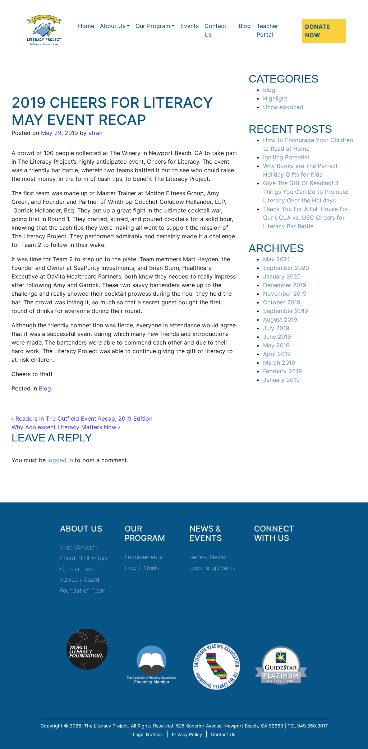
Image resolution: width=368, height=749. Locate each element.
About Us (112, 25)
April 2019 (277, 353)
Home (86, 25)
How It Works (142, 567)
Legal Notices (148, 734)
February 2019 (282, 371)
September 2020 (286, 267)
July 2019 (276, 328)
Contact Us (215, 30)
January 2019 (281, 379)
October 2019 (281, 302)
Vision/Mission (79, 547)
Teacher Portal (267, 30)
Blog (245, 25)
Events (189, 25)
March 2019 (279, 362)
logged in (60, 460)
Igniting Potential (286, 157)
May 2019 (276, 345)
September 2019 (285, 310)
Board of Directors (84, 558)
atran (94, 132)
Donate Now (317, 31)
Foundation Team (83, 590)
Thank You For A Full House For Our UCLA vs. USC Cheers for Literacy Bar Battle (305, 217)
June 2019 (277, 336)
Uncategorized (283, 107)
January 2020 (282, 276)
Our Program (152, 25)
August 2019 (280, 319)
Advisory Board (80, 579)
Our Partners (76, 568)
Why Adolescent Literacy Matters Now (65, 427)
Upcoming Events (212, 567)
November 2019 (285, 293)
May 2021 (276, 259)
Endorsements (143, 557)
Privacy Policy (187, 734)
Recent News (207, 557)
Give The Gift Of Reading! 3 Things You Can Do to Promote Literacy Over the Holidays (305, 191)
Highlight (275, 98)
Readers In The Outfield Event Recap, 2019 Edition (83, 418)
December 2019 (284, 285)
